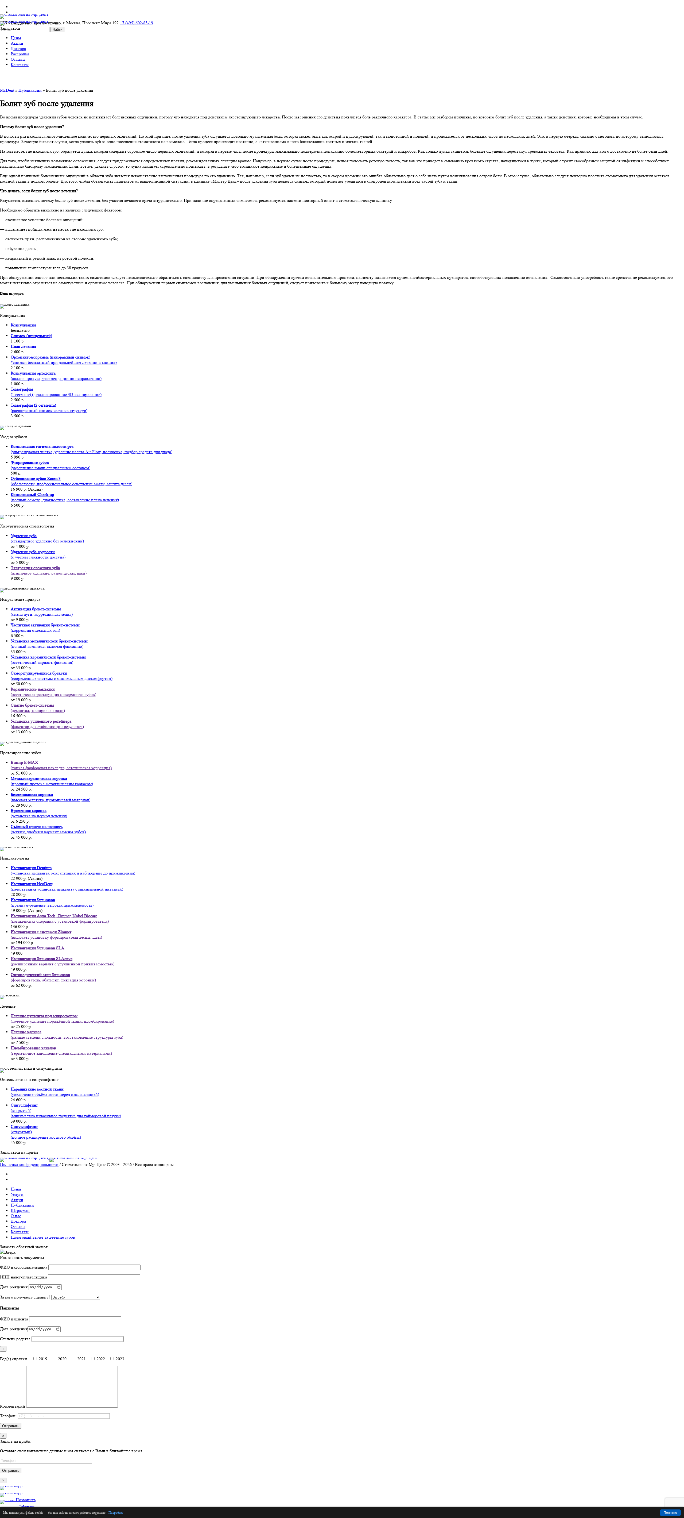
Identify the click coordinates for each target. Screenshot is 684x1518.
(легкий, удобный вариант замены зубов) (48, 829)
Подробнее (115, 1513)
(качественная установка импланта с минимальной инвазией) (67, 886)
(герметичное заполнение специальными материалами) (61, 1050)
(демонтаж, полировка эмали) (38, 708)
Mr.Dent (7, 90)
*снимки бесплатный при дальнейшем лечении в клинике (64, 360)
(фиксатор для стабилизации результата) (47, 724)
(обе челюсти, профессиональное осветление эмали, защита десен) (71, 481)
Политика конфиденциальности (29, 1164)
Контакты (20, 1231)
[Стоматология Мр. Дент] (49, 1157)
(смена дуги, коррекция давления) (42, 611)
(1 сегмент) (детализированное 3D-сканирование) (56, 392)
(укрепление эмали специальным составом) (50, 465)
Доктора (18, 1221)
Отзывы (18, 1226)
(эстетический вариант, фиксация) (48, 659)
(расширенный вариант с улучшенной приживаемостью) (62, 961)
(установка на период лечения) (39, 813)
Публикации (30, 90)
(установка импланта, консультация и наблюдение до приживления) (73, 870)
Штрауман (20, 1210)
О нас (16, 1215)
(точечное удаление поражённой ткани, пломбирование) (62, 1018)
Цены (16, 1189)
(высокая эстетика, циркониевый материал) (50, 797)
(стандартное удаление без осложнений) (47, 538)
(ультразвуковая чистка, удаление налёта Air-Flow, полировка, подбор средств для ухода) (91, 449)
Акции (17, 1199)
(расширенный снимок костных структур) (49, 408)
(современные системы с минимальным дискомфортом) (61, 676)
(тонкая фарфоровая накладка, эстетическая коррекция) (61, 765)
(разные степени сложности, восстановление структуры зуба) (67, 1034)
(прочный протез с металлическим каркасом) (52, 781)
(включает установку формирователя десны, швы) (56, 934)
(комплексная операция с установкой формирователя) (60, 918)
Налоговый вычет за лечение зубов (43, 1237)
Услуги (17, 1194)
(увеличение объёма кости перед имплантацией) (55, 1092)
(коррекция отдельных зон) (45, 627)
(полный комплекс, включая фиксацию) (49, 643)
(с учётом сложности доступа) (38, 554)
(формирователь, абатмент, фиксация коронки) (53, 977)
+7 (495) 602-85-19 (136, 22)
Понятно (670, 1513)
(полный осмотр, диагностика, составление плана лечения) (65, 497)
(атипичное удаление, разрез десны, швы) (49, 570)
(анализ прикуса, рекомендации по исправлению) (56, 376)
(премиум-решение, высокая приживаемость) (52, 902)
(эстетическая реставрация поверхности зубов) (53, 692)
